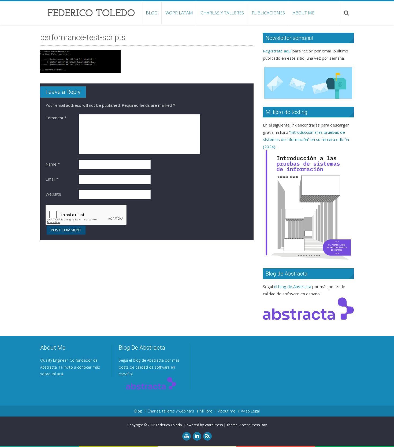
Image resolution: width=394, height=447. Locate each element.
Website (53, 194)
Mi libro (206, 411)
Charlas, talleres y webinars (170, 411)
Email (52, 179)
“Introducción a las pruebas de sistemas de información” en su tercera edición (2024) (306, 139)
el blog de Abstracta (292, 286)
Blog (152, 13)
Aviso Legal (250, 411)
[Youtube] (186, 436)
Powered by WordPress (203, 424)
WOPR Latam (179, 13)
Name (53, 164)
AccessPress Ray (253, 424)
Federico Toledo (169, 424)
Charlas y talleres (222, 13)
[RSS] (207, 436)
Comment (56, 117)
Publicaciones (268, 13)
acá (60, 373)
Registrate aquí (277, 51)
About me (303, 13)
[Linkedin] (197, 436)
